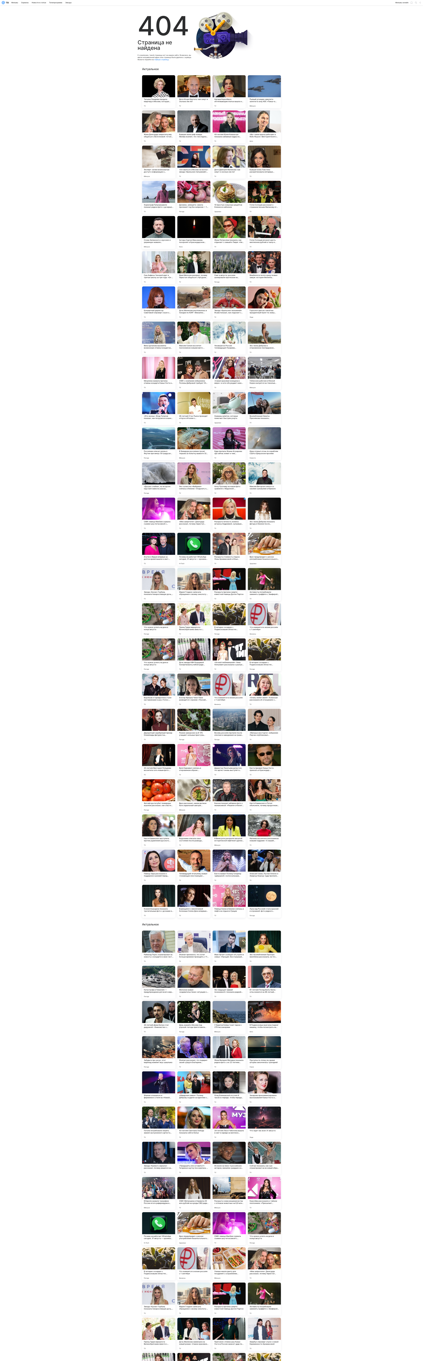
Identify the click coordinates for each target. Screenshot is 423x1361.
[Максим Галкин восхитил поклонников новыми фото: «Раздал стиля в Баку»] (193, 338)
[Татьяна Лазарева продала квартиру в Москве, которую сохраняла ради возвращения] (158, 91)
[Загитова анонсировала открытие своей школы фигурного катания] (264, 971)
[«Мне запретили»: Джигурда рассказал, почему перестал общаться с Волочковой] (193, 514)
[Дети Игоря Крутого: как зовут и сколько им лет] (193, 91)
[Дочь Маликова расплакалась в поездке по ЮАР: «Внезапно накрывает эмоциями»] (193, 302)
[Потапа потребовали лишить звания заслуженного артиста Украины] (158, 1334)
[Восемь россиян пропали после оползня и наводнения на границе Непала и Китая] (229, 725)
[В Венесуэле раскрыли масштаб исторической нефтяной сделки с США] (229, 830)
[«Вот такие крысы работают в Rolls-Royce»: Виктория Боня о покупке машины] (264, 126)
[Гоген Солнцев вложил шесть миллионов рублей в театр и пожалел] (264, 232)
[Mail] (3, 2)
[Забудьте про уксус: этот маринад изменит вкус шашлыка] (158, 1263)
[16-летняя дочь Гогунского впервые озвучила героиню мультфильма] (264, 936)
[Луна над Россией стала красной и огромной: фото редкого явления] (264, 901)
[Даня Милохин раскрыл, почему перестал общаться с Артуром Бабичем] (193, 267)
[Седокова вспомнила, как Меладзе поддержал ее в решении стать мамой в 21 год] (229, 1006)
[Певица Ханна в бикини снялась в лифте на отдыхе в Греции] (229, 901)
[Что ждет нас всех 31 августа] (264, 1334)
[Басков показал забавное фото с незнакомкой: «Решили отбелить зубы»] (229, 795)
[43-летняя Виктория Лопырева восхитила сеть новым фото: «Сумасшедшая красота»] (158, 760)
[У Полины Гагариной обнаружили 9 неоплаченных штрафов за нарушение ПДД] (264, 1042)
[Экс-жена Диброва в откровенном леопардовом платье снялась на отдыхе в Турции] (264, 338)
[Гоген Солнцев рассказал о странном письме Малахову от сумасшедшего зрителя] (264, 197)
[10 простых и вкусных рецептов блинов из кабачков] (229, 197)
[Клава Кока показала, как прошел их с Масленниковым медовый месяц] (158, 1077)
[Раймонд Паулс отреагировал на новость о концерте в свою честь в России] (158, 1158)
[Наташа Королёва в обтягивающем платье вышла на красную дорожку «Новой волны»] (229, 91)
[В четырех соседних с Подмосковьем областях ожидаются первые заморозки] (229, 619)
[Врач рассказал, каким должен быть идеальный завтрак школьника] (193, 795)
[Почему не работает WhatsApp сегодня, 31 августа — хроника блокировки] (193, 549)
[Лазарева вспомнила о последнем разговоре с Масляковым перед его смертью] (158, 1042)
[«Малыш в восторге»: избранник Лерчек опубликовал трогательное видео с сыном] (264, 725)
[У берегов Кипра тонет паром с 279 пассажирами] (229, 1228)
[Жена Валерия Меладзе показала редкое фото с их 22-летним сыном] (229, 1263)
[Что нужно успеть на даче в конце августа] (158, 619)
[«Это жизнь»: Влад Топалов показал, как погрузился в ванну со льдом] (158, 408)
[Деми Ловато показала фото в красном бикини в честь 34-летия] (264, 1006)
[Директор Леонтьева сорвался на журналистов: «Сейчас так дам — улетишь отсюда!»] (193, 1042)
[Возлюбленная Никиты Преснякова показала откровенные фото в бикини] (264, 408)
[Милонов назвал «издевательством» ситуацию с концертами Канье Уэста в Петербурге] (193, 1193)
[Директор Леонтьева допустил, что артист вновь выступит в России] (229, 760)
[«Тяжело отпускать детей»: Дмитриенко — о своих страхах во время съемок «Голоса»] (229, 971)
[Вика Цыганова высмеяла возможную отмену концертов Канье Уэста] (158, 338)
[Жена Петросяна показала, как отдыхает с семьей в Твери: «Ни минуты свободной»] (229, 232)
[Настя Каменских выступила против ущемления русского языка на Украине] (158, 830)
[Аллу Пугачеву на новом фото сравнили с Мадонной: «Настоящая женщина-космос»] (229, 478)
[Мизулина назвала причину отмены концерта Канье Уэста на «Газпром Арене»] (158, 373)
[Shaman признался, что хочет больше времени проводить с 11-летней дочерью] (193, 1158)
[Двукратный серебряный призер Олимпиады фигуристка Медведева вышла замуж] (158, 725)
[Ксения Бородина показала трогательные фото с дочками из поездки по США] (158, 901)
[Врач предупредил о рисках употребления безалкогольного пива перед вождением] (264, 549)
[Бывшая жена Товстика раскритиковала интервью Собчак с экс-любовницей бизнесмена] (264, 162)
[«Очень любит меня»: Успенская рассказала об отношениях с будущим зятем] (264, 690)
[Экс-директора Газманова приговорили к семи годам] (193, 1077)
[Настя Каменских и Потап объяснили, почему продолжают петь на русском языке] (264, 795)
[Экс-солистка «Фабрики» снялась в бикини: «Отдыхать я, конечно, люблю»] (193, 478)
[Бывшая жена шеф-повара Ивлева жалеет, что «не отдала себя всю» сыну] (193, 126)
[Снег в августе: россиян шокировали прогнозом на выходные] (229, 267)
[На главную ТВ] (7, 2)
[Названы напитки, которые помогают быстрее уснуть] (229, 408)
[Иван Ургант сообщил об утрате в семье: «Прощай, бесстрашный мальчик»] (229, 1158)
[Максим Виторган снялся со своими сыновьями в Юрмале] (264, 478)
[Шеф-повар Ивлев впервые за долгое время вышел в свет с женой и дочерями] (158, 1112)
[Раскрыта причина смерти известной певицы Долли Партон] (229, 584)
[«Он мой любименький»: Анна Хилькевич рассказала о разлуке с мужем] (229, 654)
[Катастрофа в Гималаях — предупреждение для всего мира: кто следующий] (158, 1193)
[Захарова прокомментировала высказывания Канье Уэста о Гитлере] (264, 1299)
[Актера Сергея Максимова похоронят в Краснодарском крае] (193, 232)
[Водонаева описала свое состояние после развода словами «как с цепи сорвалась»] (193, 830)
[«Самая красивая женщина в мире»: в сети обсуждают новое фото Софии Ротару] (229, 373)
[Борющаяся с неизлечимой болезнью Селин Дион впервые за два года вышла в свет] (193, 901)
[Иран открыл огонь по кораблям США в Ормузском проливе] (264, 443)
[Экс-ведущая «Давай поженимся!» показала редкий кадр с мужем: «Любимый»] (229, 1193)
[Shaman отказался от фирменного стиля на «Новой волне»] (158, 1299)
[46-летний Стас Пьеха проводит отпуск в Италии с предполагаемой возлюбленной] (193, 408)
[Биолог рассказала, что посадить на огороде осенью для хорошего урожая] (229, 1042)
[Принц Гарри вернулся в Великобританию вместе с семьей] (193, 619)
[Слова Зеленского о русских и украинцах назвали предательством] (158, 232)
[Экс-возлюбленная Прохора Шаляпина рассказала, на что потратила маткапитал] (264, 1158)
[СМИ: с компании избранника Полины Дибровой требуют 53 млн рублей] (193, 373)
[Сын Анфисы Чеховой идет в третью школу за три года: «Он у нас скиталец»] (158, 267)
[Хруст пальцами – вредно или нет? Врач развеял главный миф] (264, 1077)
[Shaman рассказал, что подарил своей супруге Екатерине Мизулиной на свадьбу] (193, 1263)
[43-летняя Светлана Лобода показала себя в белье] (193, 1334)
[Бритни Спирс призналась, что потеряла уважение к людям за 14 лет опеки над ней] (158, 936)
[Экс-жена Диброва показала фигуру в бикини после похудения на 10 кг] (264, 514)
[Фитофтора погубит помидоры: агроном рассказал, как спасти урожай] (158, 795)
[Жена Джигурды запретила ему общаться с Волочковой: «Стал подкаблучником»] (158, 126)
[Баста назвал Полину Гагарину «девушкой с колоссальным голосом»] (229, 866)
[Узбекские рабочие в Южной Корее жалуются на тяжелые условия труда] (264, 373)
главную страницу (161, 60)
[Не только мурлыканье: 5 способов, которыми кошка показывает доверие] (158, 1006)
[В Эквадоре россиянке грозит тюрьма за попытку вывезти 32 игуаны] (193, 443)
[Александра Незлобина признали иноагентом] (229, 1112)
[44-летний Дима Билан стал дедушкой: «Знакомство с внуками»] (158, 1228)
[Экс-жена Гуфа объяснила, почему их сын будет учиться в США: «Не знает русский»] (229, 936)
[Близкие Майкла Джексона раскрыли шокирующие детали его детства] (193, 936)
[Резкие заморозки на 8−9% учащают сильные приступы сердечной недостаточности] (193, 725)
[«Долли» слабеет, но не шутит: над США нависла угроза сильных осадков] (158, 478)
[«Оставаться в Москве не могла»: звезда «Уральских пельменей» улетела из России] (193, 162)
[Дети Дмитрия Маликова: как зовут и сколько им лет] (229, 162)
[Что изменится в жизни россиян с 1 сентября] (264, 619)
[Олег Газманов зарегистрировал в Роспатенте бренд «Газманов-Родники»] (193, 1006)
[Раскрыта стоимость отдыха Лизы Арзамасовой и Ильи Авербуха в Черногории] (229, 549)
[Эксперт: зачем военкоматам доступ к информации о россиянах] (158, 162)
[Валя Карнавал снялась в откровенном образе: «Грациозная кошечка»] (193, 760)
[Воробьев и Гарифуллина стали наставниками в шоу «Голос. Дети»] (158, 690)
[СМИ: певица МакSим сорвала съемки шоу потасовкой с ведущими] (158, 514)
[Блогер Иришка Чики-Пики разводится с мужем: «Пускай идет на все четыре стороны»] (193, 690)
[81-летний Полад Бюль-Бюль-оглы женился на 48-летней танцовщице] (264, 1193)
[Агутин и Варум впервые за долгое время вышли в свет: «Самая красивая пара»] (158, 549)
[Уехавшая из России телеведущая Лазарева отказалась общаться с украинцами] (229, 338)
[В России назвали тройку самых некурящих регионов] (193, 971)
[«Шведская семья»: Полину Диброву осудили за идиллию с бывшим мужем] (193, 1299)
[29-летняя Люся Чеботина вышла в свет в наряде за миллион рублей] (229, 1334)
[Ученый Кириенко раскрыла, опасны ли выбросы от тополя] (264, 1112)
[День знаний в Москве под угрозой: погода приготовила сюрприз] (193, 1228)
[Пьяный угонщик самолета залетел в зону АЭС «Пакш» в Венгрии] (264, 91)
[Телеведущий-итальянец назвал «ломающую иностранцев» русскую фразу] (193, 866)
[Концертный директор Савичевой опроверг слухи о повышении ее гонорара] (158, 302)
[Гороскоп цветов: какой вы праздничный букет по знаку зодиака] (264, 302)
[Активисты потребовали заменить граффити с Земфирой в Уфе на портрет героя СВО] (264, 584)
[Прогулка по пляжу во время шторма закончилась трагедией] (264, 1263)
